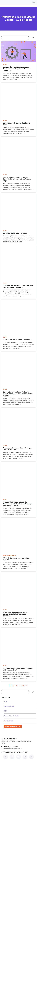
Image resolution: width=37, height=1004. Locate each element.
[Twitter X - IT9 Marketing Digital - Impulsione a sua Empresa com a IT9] (12, 757)
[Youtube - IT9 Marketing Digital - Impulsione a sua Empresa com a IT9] (31, 757)
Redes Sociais (8, 721)
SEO (5, 711)
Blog (5, 701)
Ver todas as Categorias (12, 726)
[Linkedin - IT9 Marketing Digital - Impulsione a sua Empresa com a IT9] (18, 757)
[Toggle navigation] (33, 2)
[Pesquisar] (33, 38)
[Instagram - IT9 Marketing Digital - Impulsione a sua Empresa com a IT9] (25, 757)
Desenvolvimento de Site (11, 716)
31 (23, 685)
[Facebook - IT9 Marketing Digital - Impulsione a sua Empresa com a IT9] (5, 757)
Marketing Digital (9, 706)
